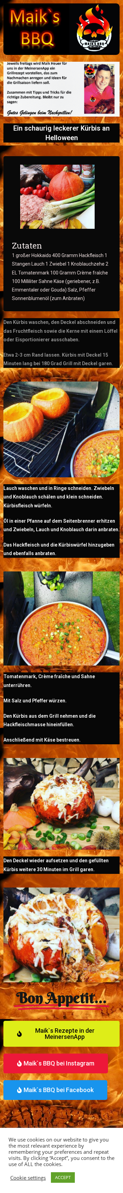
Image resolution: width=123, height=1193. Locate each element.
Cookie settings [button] (28, 1178)
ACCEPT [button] (63, 1177)
